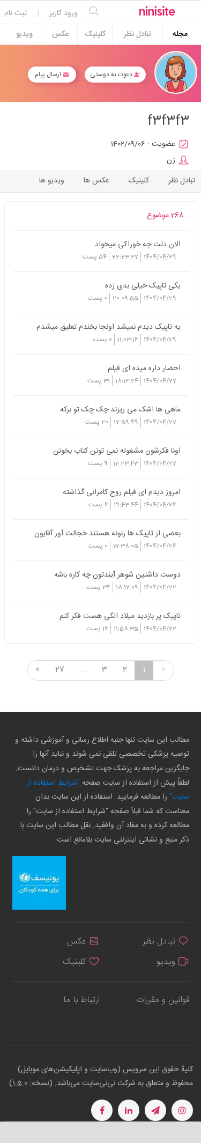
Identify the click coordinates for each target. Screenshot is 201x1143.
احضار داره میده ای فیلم (144, 368)
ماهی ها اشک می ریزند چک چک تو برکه (120, 409)
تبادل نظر (137, 34)
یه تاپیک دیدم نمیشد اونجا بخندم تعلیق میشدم (108, 326)
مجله (180, 34)
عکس (60, 34)
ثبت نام (15, 13)
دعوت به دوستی (112, 74)
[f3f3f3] (175, 72)
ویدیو (24, 34)
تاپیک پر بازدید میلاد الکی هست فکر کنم (120, 616)
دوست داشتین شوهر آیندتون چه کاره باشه (117, 574)
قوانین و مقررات (163, 1000)
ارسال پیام (49, 74)
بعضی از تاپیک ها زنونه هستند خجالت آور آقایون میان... (107, 533)
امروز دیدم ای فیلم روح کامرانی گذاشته (122, 492)
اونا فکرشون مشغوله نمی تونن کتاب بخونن (117, 450)
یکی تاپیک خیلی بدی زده (143, 285)
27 (59, 669)
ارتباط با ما (81, 1000)
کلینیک (95, 34)
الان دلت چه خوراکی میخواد (138, 244)
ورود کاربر (63, 13)
